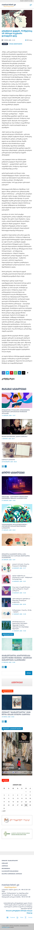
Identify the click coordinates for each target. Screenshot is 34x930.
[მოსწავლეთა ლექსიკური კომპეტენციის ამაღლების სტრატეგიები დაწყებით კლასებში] (17, 400)
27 (17, 805)
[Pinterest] (11, 373)
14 (21, 798)
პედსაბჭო (5, 863)
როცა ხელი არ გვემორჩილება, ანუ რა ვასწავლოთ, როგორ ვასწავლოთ (21, 588)
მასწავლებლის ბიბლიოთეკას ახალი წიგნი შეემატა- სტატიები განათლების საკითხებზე (17, 658)
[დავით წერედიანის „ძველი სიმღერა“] (17, 426)
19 (13, 801)
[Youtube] (25, 917)
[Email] (23, 373)
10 (4, 798)
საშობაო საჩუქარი (8, 459)
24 (4, 805)
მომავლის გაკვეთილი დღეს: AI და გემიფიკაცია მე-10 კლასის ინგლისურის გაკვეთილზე (16, 555)
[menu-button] (30, 5)
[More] (27, 373)
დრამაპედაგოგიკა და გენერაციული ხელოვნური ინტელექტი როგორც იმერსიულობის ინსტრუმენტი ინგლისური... (20, 625)
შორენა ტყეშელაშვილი (15, 44)
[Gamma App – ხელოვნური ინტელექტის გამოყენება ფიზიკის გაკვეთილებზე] (17, 485)
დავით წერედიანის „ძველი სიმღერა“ (15, 436)
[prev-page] (3, 466)
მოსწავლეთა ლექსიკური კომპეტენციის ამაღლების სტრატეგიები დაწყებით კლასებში (16, 411)
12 (13, 798)
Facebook (12, 917)
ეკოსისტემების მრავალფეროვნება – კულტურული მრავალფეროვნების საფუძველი (15, 526)
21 (21, 801)
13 (17, 798)
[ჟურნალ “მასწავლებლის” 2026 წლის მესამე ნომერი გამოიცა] (17, 702)
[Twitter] (7, 373)
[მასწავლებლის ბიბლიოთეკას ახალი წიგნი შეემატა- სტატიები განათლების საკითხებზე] (17, 645)
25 (8, 805)
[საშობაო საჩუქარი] (17, 450)
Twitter (21, 917)
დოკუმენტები (6, 868)
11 (8, 798)
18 (8, 801)
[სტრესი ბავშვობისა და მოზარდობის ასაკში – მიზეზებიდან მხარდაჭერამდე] (6, 579)
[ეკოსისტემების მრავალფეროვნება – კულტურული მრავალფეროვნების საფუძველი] (17, 513)
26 (13, 805)
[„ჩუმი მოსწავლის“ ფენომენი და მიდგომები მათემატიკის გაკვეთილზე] (6, 602)
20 (17, 801)
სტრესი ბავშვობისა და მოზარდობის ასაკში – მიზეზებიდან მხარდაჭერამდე (22, 577)
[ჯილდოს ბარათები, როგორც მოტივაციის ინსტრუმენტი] (6, 568)
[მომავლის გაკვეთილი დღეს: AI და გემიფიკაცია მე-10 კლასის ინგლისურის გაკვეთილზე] (17, 543)
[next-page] (6, 466)
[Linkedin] (19, 373)
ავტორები (5, 865)
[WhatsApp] (15, 373)
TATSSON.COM (5, 927)
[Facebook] (3, 373)
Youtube (30, 917)
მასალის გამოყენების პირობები (12, 873)
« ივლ (4, 811)
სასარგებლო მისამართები (10, 871)
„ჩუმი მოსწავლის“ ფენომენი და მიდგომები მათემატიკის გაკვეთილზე (21, 600)
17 (4, 801)
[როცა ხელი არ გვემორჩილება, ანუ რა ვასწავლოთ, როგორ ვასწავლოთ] (6, 591)
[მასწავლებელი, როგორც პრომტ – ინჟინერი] (6, 614)
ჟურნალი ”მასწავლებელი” (10, 860)
